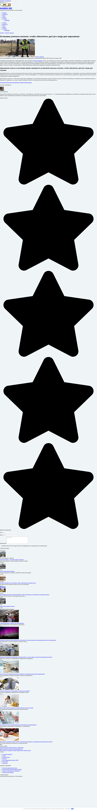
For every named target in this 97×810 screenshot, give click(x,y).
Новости (5, 14)
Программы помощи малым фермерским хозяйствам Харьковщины (16, 82)
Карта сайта (5, 761)
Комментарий (3, 543)
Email (1, 535)
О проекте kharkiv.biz (7, 754)
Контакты (4, 758)
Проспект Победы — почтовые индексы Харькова (11, 559)
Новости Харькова (39, 56)
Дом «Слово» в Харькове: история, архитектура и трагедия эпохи (15, 750)
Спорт (4, 17)
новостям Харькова (37, 60)
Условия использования (8, 772)
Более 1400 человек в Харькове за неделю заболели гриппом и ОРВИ (16, 708)
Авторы (4, 755)
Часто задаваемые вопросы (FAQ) (10, 760)
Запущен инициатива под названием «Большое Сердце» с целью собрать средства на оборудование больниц (26, 657)
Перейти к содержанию (5, 0)
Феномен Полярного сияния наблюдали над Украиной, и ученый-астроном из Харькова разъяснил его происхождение (28, 640)
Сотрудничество (6, 757)
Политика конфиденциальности (9, 768)
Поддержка (5, 763)
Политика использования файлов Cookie (12, 769)
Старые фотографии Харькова (7, 571)
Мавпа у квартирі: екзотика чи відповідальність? (11, 749)
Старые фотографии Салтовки (7, 606)
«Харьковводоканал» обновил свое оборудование (12, 623)
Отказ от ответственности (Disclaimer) (11, 771)
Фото (3, 15)
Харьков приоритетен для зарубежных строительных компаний (15, 691)
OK (72, 808)
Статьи (4, 12)
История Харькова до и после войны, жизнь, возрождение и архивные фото (18, 583)
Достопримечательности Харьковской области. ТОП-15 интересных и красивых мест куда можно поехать (24, 594)
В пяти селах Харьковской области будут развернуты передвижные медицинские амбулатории (22, 674)
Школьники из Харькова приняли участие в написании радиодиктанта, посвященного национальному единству (26, 741)
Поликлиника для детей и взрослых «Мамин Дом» (12, 747)
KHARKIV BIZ (6, 8)
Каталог (4, 19)
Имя (1, 532)
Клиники (7, 20)
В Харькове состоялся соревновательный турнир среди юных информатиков (18, 724)
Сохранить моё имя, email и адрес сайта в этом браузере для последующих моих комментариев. (24, 545)
